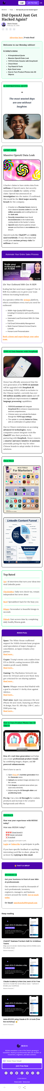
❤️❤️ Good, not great (14, 835)
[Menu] (41, 2)
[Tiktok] (22, 1073)
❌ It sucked (10, 837)
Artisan (27, 300)
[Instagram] (32, 1073)
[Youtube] (16, 1073)
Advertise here (16, 37)
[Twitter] (6, 1073)
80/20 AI (4, 10)
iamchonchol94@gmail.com (25, 903)
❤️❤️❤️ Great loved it (14, 832)
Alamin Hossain (12, 23)
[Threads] (38, 1073)
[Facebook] (27, 1073)
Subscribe (15, 844)
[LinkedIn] (11, 1073)
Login (22, 3)
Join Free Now (32, 3)
